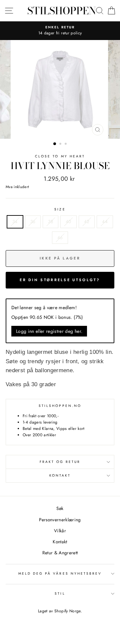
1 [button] (55, 144)
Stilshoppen (61, 11)
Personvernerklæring (60, 519)
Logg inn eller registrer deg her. (49, 331)
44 (105, 221)
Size (59, 209)
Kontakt (60, 475)
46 (60, 237)
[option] (60, 89)
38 (50, 221)
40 (68, 221)
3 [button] (66, 144)
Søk (59, 508)
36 (33, 221)
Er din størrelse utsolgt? (60, 279)
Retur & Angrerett (60, 552)
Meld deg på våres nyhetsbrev (60, 573)
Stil (60, 593)
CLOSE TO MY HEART (60, 156)
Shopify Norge (67, 611)
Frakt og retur (60, 461)
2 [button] (61, 144)
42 (87, 221)
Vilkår (60, 530)
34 (15, 221)
